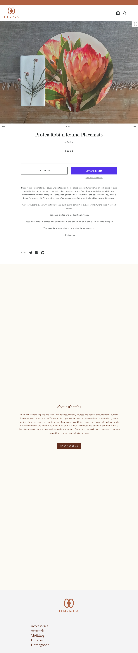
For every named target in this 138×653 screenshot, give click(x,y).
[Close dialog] (107, 293)
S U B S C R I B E (46, 353)
